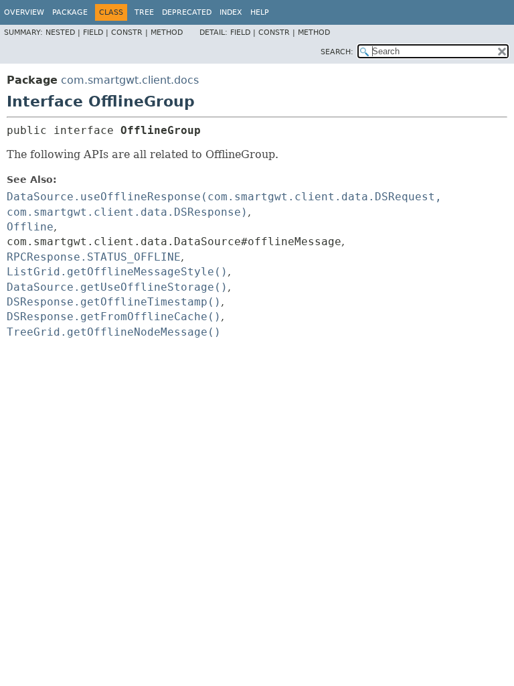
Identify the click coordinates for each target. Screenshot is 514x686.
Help (259, 12)
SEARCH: (337, 52)
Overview (24, 12)
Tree (144, 12)
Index (231, 12)
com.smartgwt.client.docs (130, 80)
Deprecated (186, 12)
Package (70, 12)
